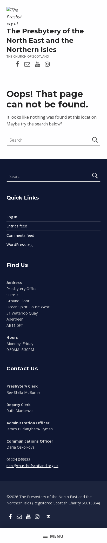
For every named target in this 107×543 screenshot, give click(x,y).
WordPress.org (19, 244)
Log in (11, 216)
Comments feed (20, 235)
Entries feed (16, 226)
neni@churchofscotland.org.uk (32, 465)
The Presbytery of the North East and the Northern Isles (45, 40)
